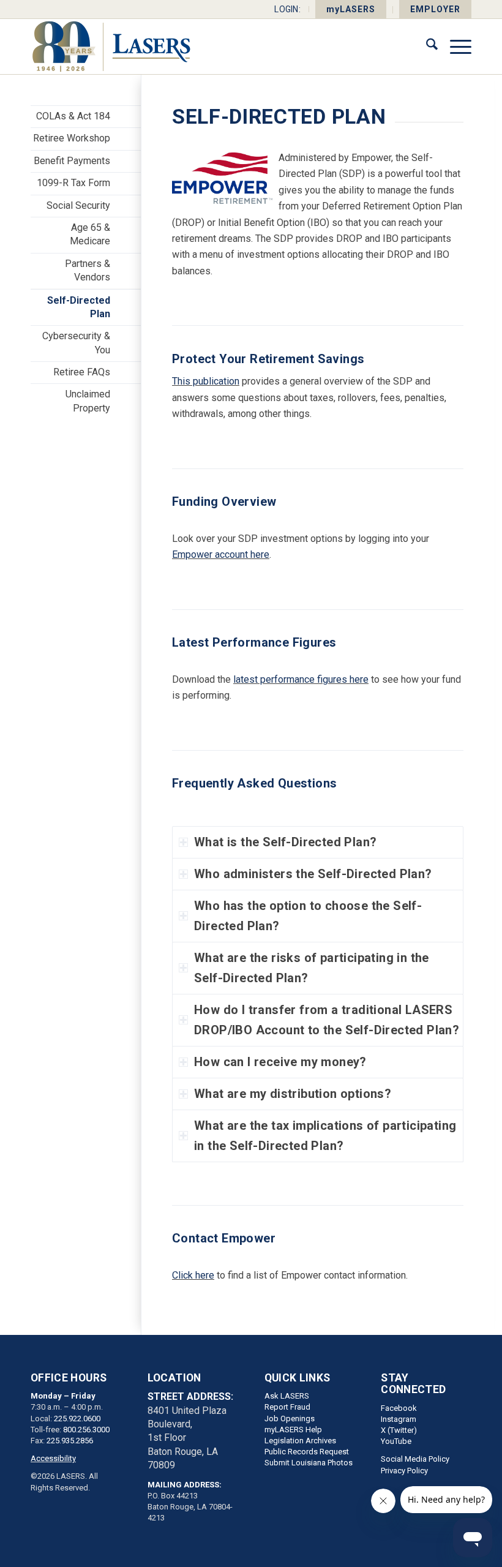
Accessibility (53, 1458)
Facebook (399, 1408)
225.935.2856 (70, 1440)
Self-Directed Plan (78, 307)
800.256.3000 (86, 1429)
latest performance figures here (301, 679)
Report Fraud (287, 1406)
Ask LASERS (286, 1395)
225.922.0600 (77, 1418)
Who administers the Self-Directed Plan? (313, 873)
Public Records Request (306, 1451)
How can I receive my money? (280, 1061)
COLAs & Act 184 (73, 116)
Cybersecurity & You (76, 342)
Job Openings (289, 1418)
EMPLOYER (435, 9)
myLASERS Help (293, 1429)
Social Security (78, 205)
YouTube (396, 1441)
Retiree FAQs (81, 372)
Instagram (398, 1419)
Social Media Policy (415, 1459)
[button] (317, 842)
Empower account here (220, 554)
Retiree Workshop (71, 138)
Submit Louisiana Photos (308, 1462)
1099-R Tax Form (73, 183)
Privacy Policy (404, 1470)
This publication (205, 381)
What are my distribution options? (292, 1093)
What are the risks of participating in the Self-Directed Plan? (311, 967)
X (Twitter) (399, 1430)
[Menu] (454, 46)
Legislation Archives (300, 1440)
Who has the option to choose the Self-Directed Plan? (308, 915)
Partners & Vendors (87, 270)
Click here (193, 1275)
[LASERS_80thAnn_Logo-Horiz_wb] (111, 46)
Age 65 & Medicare (90, 234)
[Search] (426, 46)
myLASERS (350, 9)
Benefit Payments (72, 161)
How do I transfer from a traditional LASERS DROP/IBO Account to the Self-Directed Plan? (326, 1019)
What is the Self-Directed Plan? (285, 842)
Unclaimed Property (88, 400)
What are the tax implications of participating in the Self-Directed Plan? (325, 1135)
